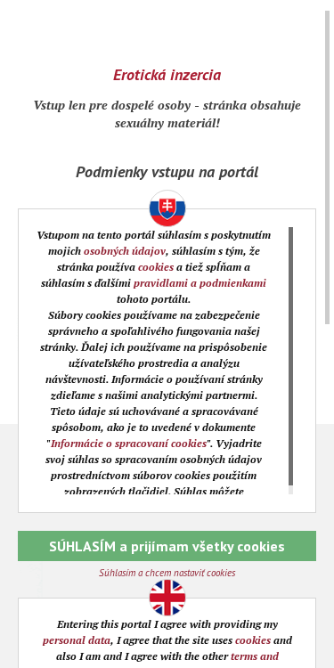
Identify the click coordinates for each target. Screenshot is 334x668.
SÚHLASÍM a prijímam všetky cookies (167, 546)
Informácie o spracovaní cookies (129, 443)
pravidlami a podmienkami (200, 282)
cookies (156, 266)
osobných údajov (125, 250)
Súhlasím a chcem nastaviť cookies (167, 572)
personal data (76, 640)
